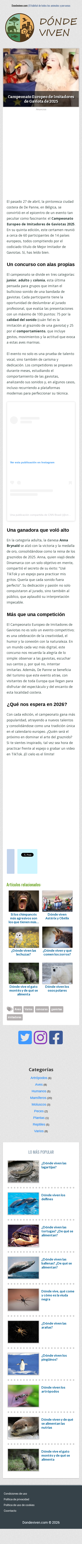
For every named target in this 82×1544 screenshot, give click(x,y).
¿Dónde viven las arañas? (53, 1325)
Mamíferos (38, 1098)
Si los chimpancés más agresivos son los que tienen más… (24, 918)
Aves (18, 1009)
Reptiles (39, 1124)
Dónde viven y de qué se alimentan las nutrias (57, 1423)
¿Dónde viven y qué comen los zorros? (57, 952)
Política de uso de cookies (19, 1505)
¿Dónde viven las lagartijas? (53, 1165)
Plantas (39, 1118)
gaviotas (56, 1009)
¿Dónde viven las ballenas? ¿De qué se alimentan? (56, 1263)
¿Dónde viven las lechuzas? (23, 952)
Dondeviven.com (19, 5)
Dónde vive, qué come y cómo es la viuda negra (57, 1295)
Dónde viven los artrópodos (53, 1389)
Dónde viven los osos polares (57, 988)
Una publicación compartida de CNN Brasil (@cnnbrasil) (43, 514)
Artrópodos (39, 1078)
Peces (39, 1111)
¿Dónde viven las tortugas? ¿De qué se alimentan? (57, 1231)
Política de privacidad (16, 1499)
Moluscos (39, 1104)
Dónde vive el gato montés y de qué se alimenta (23, 990)
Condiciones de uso (15, 1493)
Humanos (39, 1091)
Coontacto (10, 1510)
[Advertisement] (41, 153)
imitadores (15, 1017)
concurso (42, 1009)
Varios (29, 1009)
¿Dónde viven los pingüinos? (54, 1357)
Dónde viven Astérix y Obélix (57, 916)
